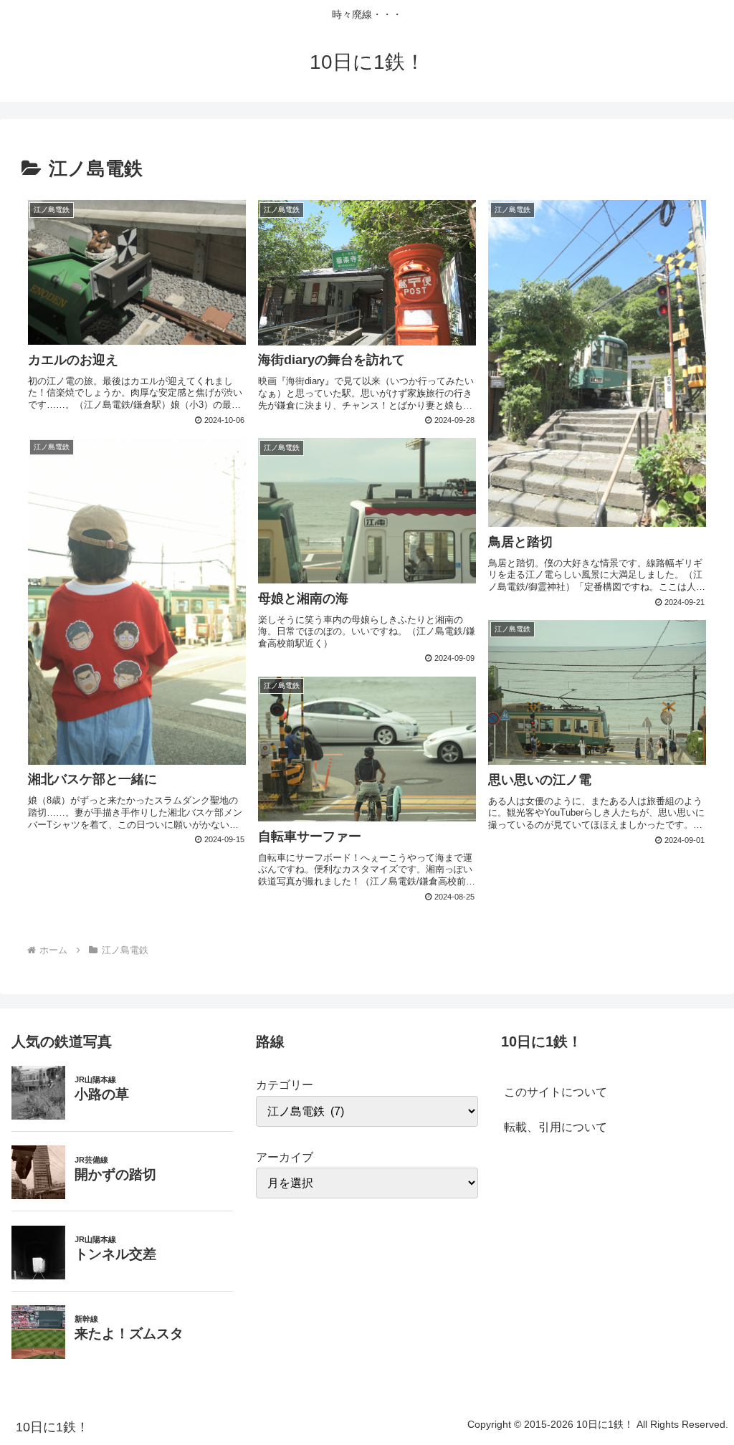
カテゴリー (284, 1085)
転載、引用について (555, 1127)
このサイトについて (555, 1092)
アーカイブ (284, 1157)
